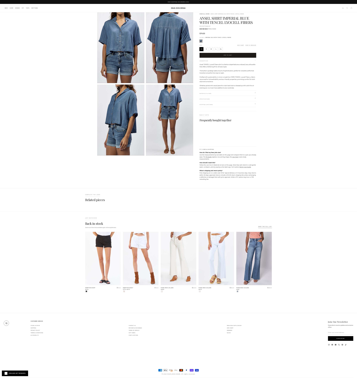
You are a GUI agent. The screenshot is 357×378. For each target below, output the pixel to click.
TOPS (27, 8)
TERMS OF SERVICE (134, 330)
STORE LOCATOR (35, 325)
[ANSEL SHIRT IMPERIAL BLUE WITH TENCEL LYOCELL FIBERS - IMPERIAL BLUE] (201, 139)
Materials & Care (205, 93)
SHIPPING (33, 328)
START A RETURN (133, 335)
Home (201, 14)
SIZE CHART (230, 328)
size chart (235, 157)
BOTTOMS (35, 8)
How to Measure (250, 45)
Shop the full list (265, 226)
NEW (6, 8)
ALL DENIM (206, 14)
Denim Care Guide (245, 167)
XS (201, 49)
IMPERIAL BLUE (201, 41)
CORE (11, 8)
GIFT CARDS (132, 332)
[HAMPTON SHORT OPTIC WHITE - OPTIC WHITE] (124, 291)
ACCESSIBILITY (35, 335)
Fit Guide (208, 157)
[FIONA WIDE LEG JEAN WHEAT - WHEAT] (162, 291)
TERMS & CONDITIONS (37, 332)
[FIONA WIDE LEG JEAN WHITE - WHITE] (199, 291)
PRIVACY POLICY (35, 330)
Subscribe (340, 338)
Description (204, 61)
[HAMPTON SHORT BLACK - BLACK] (86, 291)
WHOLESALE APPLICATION (234, 325)
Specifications (205, 99)
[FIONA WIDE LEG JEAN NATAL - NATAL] (237, 291)
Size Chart (240, 45)
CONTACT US (132, 325)
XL (221, 49)
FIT (23, 8)
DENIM (17, 8)
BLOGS (229, 332)
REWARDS (229, 330)
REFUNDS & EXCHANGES (135, 328)
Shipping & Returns (206, 104)
